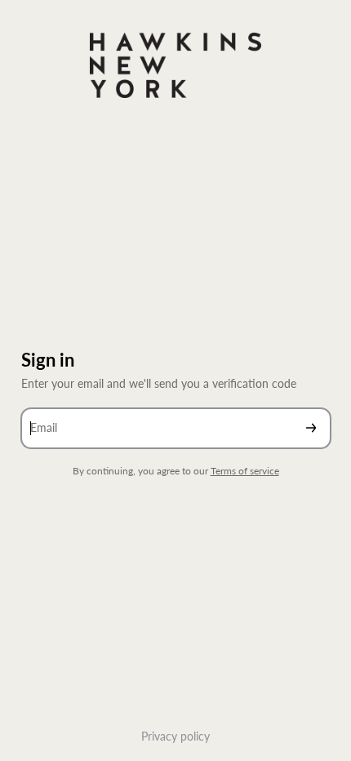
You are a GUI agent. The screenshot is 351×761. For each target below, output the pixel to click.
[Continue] (311, 428)
